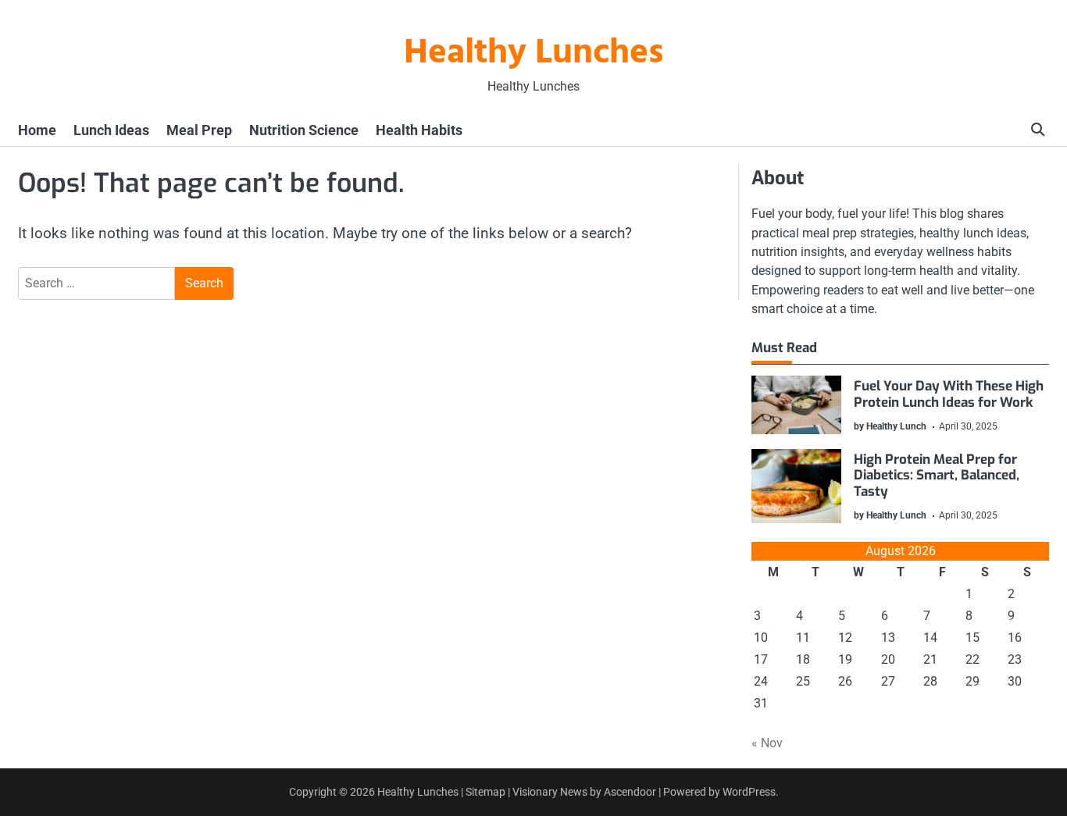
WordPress (749, 792)
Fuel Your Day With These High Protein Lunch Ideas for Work (949, 394)
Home (37, 130)
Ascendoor (630, 792)
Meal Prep (199, 130)
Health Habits (419, 130)
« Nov (767, 743)
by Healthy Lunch (890, 426)
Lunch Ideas (111, 130)
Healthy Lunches (534, 54)
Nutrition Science (304, 130)
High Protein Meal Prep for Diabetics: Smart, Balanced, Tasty (936, 476)
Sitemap (485, 792)
